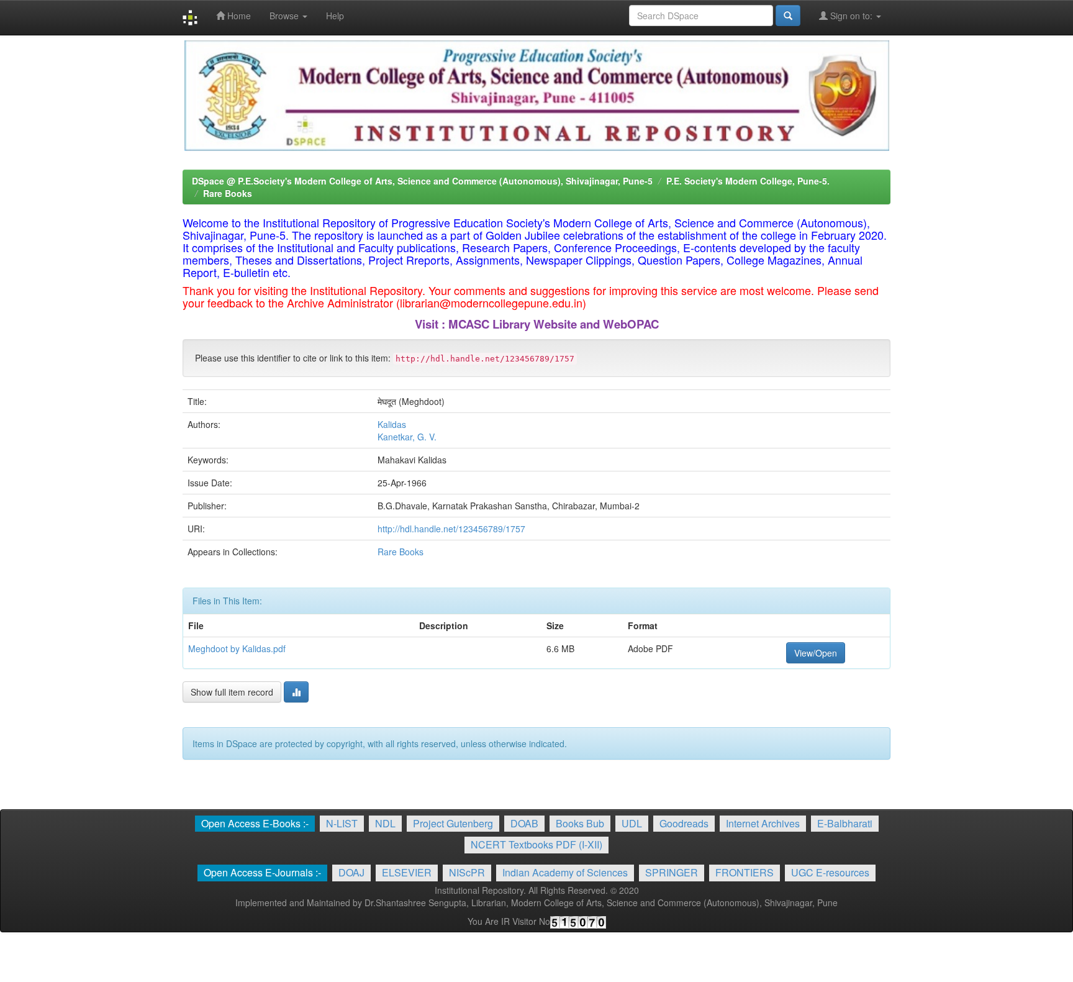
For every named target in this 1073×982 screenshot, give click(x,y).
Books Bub (580, 823)
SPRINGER (671, 872)
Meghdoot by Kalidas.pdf (237, 648)
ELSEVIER (407, 872)
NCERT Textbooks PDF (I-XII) (536, 844)
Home (238, 15)
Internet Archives (763, 823)
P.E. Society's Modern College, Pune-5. (748, 181)
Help (335, 15)
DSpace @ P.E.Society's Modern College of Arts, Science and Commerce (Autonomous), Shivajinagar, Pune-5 (422, 181)
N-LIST (342, 823)
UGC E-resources (830, 872)
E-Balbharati (844, 823)
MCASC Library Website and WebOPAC (553, 324)
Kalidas (392, 424)
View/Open (815, 653)
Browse (285, 15)
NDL (385, 823)
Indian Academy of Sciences (565, 872)
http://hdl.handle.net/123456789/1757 (451, 528)
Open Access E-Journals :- (262, 872)
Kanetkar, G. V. (407, 436)
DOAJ (351, 872)
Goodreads (684, 823)
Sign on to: (851, 15)
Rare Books (227, 193)
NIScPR (467, 872)
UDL (632, 823)
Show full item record (232, 692)
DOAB (524, 823)
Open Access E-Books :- (255, 823)
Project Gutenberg (453, 823)
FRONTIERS (744, 872)
